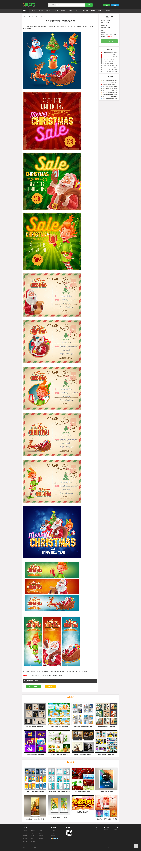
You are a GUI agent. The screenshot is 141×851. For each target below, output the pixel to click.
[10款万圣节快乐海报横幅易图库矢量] (35, 714)
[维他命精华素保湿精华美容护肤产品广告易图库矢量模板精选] (106, 806)
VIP (39, 675)
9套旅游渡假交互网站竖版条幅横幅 (106, 754)
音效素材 (41, 838)
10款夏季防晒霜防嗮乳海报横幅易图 (59, 726)
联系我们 (110, 36)
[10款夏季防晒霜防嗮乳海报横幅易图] (59, 714)
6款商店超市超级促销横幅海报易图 (35, 754)
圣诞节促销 (60, 675)
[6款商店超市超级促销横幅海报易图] (35, 741)
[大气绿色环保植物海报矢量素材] (59, 805)
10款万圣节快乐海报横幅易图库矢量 (35, 726)
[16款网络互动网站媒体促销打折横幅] (83, 714)
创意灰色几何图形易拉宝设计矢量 (110, 57)
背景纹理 (25, 841)
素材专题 (33, 841)
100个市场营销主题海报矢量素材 (110, 52)
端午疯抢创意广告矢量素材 (108, 63)
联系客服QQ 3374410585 (136, 846)
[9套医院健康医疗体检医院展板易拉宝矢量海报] (59, 779)
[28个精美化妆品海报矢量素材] (83, 779)
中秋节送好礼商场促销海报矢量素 (110, 69)
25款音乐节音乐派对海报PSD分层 (110, 90)
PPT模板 (25, 838)
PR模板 (40, 830)
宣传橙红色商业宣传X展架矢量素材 (35, 819)
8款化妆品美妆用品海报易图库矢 (110, 80)
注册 (107, 5)
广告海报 (42, 17)
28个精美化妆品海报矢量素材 (82, 791)
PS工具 (32, 835)
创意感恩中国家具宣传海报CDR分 (110, 65)
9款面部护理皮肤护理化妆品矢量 (110, 94)
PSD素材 (25, 833)
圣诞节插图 (31, 675)
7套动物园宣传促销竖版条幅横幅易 (106, 726)
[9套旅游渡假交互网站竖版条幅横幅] (106, 741)
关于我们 (53, 830)
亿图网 (24, 847)
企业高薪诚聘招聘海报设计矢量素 (110, 71)
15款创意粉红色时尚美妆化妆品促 (110, 92)
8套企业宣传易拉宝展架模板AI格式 (35, 791)
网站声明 (53, 833)
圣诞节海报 (46, 675)
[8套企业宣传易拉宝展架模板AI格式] (35, 779)
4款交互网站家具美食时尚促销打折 (83, 754)
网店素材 (33, 830)
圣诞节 (65, 675)
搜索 (89, 5)
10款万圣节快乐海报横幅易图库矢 (110, 82)
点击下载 (33, 686)
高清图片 (25, 835)
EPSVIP (36, 675)
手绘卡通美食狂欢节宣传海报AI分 (110, 55)
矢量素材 (37, 17)
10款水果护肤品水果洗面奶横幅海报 (59, 754)
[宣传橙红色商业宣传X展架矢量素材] (35, 806)
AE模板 (32, 833)
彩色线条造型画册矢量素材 (106, 791)
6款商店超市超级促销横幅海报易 (110, 98)
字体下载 (33, 838)
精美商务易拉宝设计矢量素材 (109, 59)
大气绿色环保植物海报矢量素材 (59, 817)
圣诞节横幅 (54, 675)
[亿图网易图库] (28, 7)
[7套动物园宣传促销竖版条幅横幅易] (106, 714)
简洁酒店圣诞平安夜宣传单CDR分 (110, 67)
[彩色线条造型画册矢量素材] (106, 779)
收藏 (50, 686)
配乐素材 (41, 833)
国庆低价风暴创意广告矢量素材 (109, 61)
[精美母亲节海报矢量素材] (83, 803)
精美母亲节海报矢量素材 (82, 812)
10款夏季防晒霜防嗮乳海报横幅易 (110, 86)
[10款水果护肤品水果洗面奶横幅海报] (59, 741)
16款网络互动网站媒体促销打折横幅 (83, 726)
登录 (115, 5)
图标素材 (41, 835)
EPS (41, 675)
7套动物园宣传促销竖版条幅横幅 (110, 88)
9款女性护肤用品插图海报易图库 (110, 84)
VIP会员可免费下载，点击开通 (31, 681)
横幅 (50, 675)
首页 (32, 17)
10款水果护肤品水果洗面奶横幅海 (110, 96)
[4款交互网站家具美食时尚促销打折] (83, 741)
